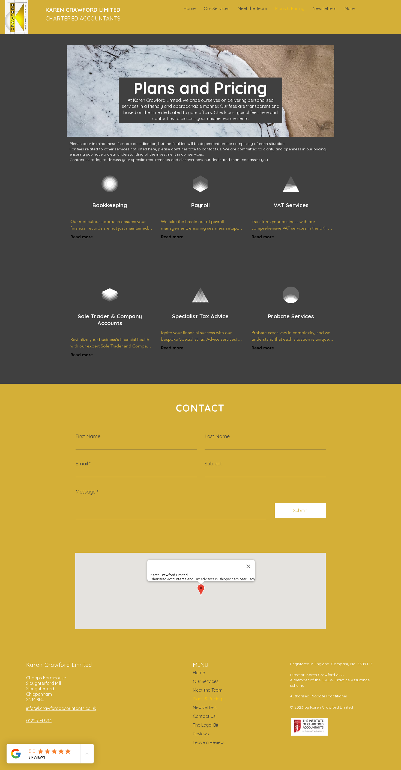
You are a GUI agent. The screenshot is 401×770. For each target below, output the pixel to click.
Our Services (206, 681)
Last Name (217, 436)
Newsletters (205, 707)
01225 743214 (39, 720)
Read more (81, 236)
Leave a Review (208, 742)
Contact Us (204, 716)
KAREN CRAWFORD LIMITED (83, 9)
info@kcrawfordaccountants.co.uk (61, 708)
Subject (213, 463)
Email (82, 463)
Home (199, 672)
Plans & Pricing (207, 698)
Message (85, 491)
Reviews (201, 733)
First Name (88, 436)
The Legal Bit (206, 725)
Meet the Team (207, 690)
